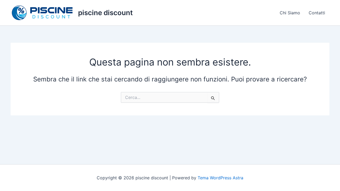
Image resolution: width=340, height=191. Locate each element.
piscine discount (105, 12)
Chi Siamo (290, 12)
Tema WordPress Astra (220, 177)
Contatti (317, 12)
